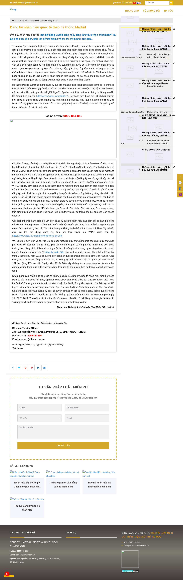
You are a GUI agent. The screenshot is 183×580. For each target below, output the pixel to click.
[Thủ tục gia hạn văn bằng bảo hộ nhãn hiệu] (63, 474)
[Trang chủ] (18, 9)
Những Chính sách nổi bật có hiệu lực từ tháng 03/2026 (158, 99)
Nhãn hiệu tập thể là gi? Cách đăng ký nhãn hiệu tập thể (27, 485)
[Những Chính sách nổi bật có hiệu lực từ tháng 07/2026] (130, 33)
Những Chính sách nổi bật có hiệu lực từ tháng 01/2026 (158, 168)
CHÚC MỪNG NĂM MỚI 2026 (156, 150)
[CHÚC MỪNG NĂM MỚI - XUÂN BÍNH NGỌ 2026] (130, 120)
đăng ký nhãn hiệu (55, 252)
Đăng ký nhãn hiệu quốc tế (24, 35)
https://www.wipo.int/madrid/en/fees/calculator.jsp (37, 236)
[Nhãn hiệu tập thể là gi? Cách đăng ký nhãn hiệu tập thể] (27, 474)
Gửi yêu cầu (63, 445)
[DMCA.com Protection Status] (130, 571)
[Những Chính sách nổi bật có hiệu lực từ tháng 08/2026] (130, 16)
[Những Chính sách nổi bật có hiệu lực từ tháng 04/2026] (130, 85)
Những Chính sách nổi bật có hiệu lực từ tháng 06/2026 (158, 47)
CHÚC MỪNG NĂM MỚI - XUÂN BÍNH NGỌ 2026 (158, 116)
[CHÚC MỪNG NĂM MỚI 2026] (130, 154)
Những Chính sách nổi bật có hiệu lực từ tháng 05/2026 (158, 64)
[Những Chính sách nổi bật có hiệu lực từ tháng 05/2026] (130, 68)
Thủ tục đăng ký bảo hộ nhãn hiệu (27, 508)
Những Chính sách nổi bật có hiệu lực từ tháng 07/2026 (158, 30)
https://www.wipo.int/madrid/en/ (52, 96)
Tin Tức (168, 11)
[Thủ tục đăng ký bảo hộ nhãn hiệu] (27, 499)
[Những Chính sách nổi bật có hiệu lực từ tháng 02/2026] (130, 137)
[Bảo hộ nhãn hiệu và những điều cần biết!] (99, 474)
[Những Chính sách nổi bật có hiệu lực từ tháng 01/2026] (130, 172)
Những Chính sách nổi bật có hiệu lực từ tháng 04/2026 (158, 82)
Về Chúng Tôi (151, 11)
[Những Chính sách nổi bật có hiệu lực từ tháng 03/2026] (130, 103)
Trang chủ (132, 11)
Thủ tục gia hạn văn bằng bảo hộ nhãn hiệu (63, 484)
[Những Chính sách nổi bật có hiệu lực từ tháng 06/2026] (130, 51)
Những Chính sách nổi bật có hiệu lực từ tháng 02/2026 (158, 134)
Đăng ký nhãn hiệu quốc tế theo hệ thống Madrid (39, 21)
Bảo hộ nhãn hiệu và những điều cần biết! (99, 484)
